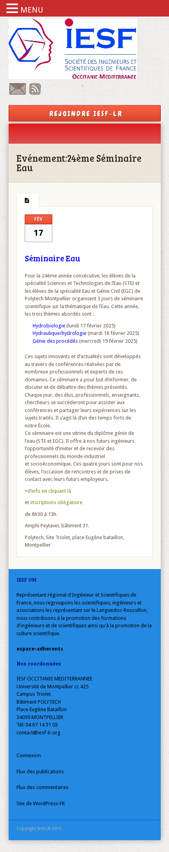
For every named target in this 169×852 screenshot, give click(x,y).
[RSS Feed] (35, 93)
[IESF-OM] (85, 48)
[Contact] (17, 93)
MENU (31, 10)
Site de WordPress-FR (41, 803)
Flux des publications (40, 771)
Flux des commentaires (42, 787)
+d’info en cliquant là (48, 491)
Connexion (29, 755)
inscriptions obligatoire (56, 502)
